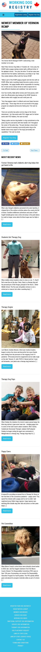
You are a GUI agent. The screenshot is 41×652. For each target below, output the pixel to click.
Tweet (16, 143)
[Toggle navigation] (3, 14)
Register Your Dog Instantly (20, 606)
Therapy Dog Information (20, 627)
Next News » (35, 150)
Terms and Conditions (21, 643)
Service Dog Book (20, 615)
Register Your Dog (34, 15)
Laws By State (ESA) (20, 633)
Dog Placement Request (20, 630)
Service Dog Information (20, 624)
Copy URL (26, 143)
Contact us (20, 640)
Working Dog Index (20, 618)
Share (6, 143)
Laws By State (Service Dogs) (20, 637)
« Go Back (5, 150)
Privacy (20, 646)
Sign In (20, 11)
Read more (7, 224)
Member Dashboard (20, 612)
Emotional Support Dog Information (20, 621)
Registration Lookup (21, 15)
